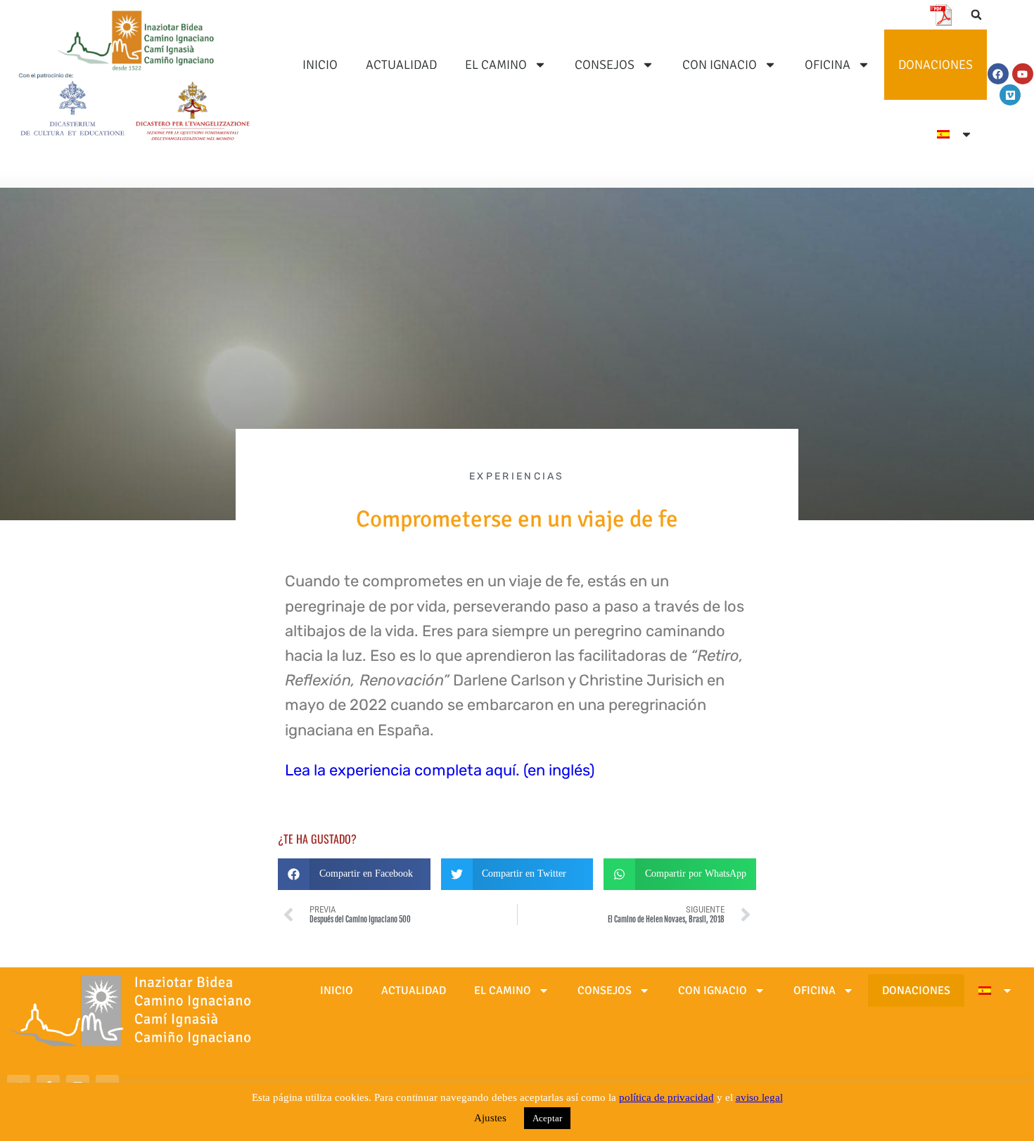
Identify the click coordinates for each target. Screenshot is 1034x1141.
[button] (976, 14)
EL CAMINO (496, 64)
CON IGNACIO (719, 64)
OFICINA (827, 64)
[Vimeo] (1010, 94)
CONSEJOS (604, 64)
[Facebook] (998, 73)
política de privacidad (666, 1097)
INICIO (320, 64)
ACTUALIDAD (401, 64)
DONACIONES (935, 64)
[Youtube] (1022, 73)
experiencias (517, 476)
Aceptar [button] (547, 1118)
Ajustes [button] (490, 1117)
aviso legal (759, 1097)
